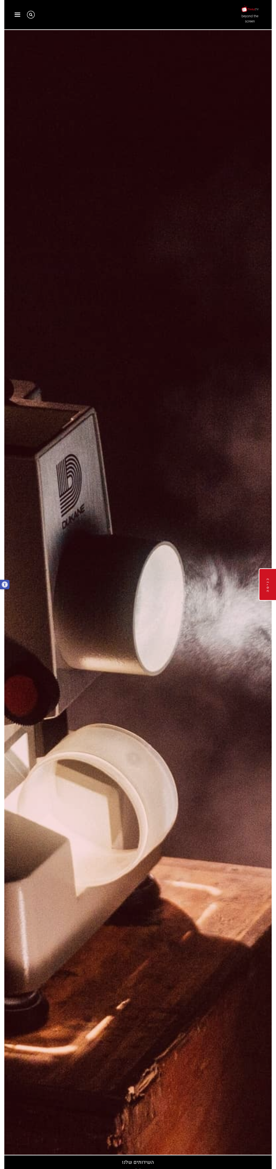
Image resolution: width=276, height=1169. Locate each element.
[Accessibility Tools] (4, 584)
